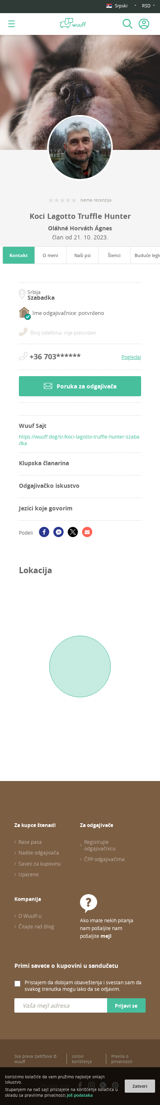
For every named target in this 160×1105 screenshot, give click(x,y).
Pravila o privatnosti (122, 1059)
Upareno (28, 874)
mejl (106, 936)
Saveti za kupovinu (39, 863)
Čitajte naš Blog (36, 926)
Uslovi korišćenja (82, 1059)
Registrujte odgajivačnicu (99, 845)
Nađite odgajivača (38, 852)
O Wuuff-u (29, 915)
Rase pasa (30, 842)
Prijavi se (126, 1005)
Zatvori (140, 1086)
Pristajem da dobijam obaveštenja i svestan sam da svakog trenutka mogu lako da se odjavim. (83, 985)
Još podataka (80, 1095)
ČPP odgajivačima (104, 859)
